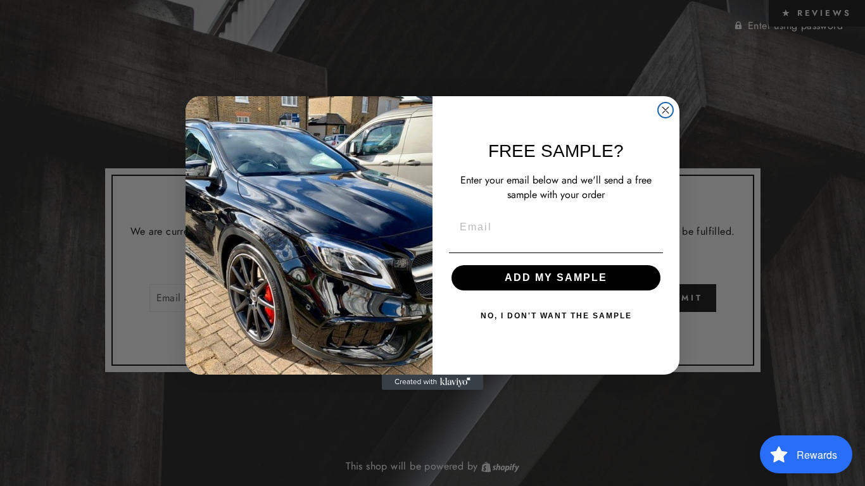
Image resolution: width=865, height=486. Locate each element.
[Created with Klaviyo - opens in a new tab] (432, 382)
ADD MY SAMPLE (556, 277)
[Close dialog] (665, 110)
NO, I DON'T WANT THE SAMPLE (556, 315)
